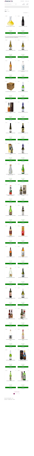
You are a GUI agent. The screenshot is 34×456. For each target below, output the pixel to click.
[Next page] (19, 393)
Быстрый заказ (10, 34)
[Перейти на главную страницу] (9, 1)
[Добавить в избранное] (15, 60)
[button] (26, 13)
